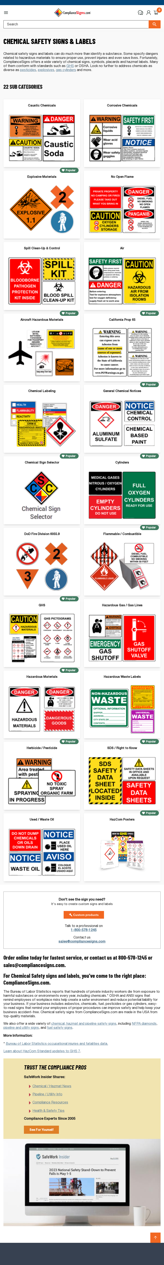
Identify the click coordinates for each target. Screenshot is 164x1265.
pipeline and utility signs (21, 1027)
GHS (70, 66)
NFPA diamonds (144, 1023)
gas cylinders (66, 70)
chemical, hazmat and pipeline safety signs (83, 1023)
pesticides (28, 70)
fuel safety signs (59, 1027)
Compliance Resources (50, 1102)
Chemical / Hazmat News (51, 1086)
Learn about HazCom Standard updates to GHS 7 (41, 1051)
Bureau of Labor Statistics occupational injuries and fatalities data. (57, 1043)
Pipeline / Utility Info (47, 1094)
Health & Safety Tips (48, 1110)
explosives (46, 70)
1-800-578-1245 (84, 930)
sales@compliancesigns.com (82, 941)
